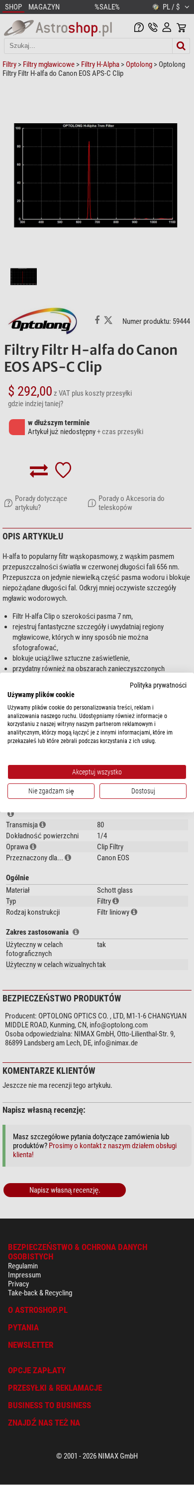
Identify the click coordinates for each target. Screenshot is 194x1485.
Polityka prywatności (158, 685)
